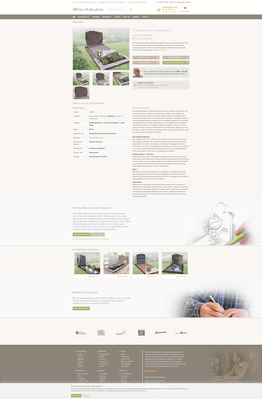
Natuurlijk (81, 366)
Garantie (102, 366)
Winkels (136, 17)
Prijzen (117, 17)
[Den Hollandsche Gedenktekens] (88, 9)
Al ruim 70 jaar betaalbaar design (85, 2)
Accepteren (76, 396)
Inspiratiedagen (126, 364)
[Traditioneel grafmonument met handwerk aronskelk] (87, 263)
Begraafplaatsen (104, 354)
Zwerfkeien (81, 383)
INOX (79, 376)
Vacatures (124, 378)
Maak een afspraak (81, 234)
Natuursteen (99, 137)
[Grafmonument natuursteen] (146, 263)
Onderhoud (103, 361)
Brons (91, 137)
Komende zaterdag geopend (137, 2)
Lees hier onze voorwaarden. (148, 87)
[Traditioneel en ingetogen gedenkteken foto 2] (101, 79)
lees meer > (164, 50)
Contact (145, 17)
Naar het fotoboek (81, 308)
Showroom (102, 376)
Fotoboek (95, 17)
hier (146, 391)
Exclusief (80, 357)
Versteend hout (83, 381)
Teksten (101, 357)
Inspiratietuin (103, 374)
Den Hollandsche (126, 374)
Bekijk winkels (97, 234)
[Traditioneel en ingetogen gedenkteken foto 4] (81, 92)
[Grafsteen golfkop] (175, 263)
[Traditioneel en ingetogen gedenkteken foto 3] (121, 79)
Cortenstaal (81, 378)
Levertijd (102, 359)
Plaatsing (102, 381)
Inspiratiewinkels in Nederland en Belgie (112, 2)
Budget (80, 354)
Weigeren (86, 396)
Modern (80, 364)
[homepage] (74, 17)
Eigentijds (81, 359)
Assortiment (83, 17)
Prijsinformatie (103, 364)
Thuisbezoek (125, 357)
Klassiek (80, 361)
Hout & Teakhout (83, 374)
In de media (124, 376)
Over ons (126, 17)
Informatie (106, 17)
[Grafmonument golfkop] (116, 263)
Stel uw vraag (125, 359)
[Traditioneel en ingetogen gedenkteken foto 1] (81, 79)
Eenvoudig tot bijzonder (97, 116)
